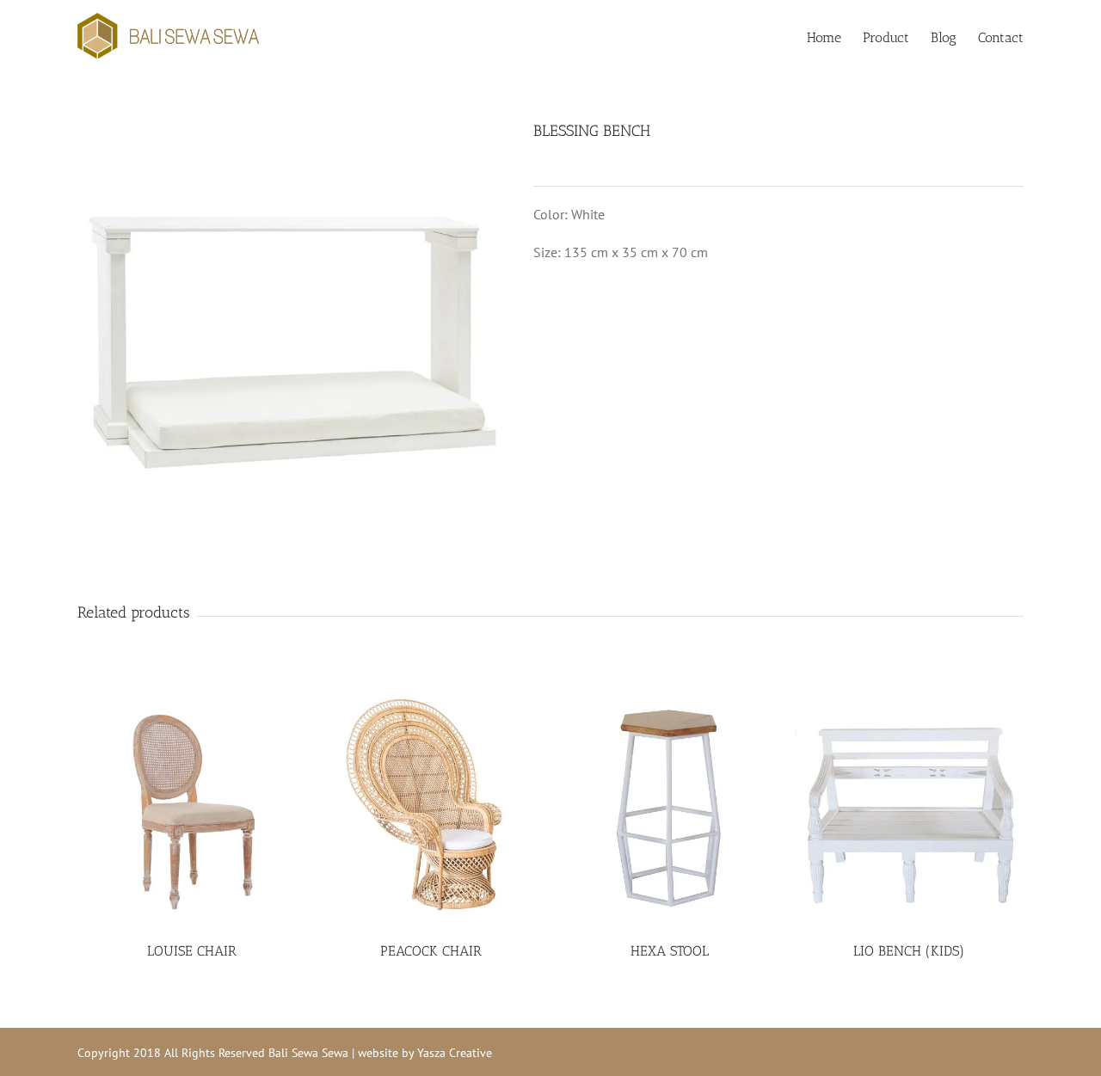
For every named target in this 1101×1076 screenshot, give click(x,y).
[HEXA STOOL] (670, 809)
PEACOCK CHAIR (431, 951)
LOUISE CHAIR (192, 951)
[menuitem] (835, 36)
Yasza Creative (454, 1053)
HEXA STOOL (669, 951)
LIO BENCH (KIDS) (908, 951)
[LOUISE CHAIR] (192, 809)
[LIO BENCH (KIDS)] (909, 809)
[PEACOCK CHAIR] (431, 809)
